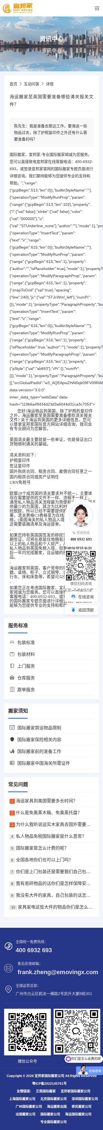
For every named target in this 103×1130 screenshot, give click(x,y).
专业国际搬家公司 (53, 1122)
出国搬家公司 (25, 1114)
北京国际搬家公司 (53, 1099)
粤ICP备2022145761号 (49, 1084)
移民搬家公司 (81, 1107)
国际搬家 (57, 154)
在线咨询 (86, 597)
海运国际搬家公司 (78, 1114)
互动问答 (31, 84)
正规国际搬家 (46, 1091)
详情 (50, 84)
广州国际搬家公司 (29, 1107)
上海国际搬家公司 (22, 1099)
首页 (13, 84)
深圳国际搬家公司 (85, 1099)
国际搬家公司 (50, 1114)
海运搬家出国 (57, 1107)
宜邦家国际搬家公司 (75, 1091)
